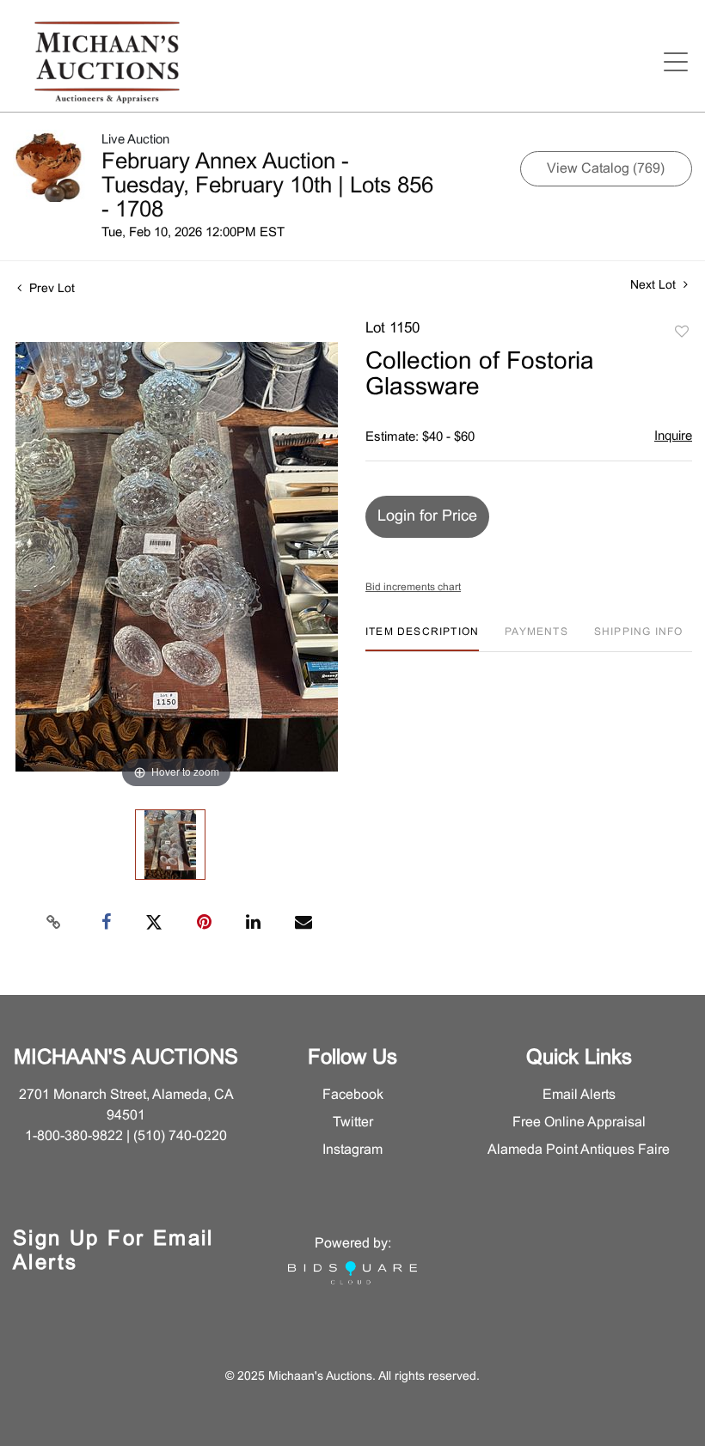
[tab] (422, 638)
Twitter (353, 1122)
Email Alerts (579, 1095)
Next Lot (654, 285)
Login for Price (427, 516)
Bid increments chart (413, 588)
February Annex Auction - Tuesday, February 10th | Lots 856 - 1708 (267, 186)
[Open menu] (676, 61)
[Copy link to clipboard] (54, 922)
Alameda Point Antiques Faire (578, 1150)
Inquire (673, 436)
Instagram (352, 1150)
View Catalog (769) (606, 168)
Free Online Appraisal (579, 1122)
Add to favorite (681, 332)
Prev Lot (50, 289)
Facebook (352, 1095)
